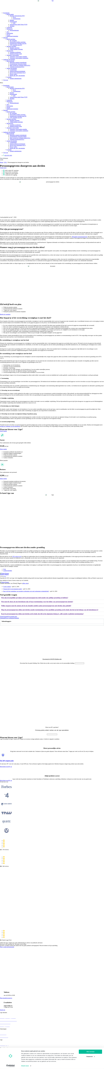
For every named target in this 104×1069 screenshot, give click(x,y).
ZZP (14, 23)
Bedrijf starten (10, 14)
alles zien (25, 583)
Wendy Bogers (4, 574)
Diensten (5, 37)
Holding (12, 20)
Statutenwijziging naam (16, 53)
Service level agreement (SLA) (18, 72)
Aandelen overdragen (15, 52)
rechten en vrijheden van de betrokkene (10, 426)
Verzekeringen (16, 18)
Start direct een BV (52, 734)
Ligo (5, 576)
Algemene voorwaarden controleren (19, 58)
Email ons (2, 1010)
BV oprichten (13, 40)
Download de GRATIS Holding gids (52, 659)
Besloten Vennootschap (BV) (17, 15)
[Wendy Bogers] (4, 573)
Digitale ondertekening (15, 78)
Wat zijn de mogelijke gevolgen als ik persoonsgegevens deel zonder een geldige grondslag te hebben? (34, 598)
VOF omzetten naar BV (16, 45)
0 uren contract (7, 586)
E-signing (8, 77)
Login (1, 159)
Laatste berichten (7, 570)
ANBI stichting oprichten (16, 49)
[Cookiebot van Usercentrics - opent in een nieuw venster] (10, 1066)
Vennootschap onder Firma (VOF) (18, 24)
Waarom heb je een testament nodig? (12, 589)
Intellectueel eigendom (12, 36)
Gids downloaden (79, 663)
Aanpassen (89, 1056)
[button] (52, 82)
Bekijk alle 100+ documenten (17, 75)
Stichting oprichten (11, 46)
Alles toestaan (90, 1051)
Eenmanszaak (13, 21)
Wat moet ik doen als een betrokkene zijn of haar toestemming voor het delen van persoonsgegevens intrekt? (37, 602)
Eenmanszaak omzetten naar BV (18, 43)
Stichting (12, 26)
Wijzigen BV (9, 50)
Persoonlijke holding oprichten (17, 42)
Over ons (5, 80)
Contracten (9, 27)
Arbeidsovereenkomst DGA (17, 67)
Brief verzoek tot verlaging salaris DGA (20, 65)
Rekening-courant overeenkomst (18, 62)
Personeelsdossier (14, 30)
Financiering (9, 33)
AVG (7, 32)
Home (1, 162)
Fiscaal (8, 34)
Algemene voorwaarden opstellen (18, 56)
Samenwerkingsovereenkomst (17, 71)
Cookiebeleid (13, 69)
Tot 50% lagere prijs (7, 761)
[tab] (52, 598)
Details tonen (25, 1065)
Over (4, 569)
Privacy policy (13, 74)
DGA (14, 17)
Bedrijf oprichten (10, 39)
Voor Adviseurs (4, 158)
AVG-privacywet (16, 556)
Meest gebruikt (10, 61)
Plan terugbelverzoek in (6, 998)
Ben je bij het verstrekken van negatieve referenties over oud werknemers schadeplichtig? (26, 591)
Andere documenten (11, 68)
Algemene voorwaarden (12, 55)
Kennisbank (6, 13)
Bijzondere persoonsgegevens (79, 236)
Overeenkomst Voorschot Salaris (18, 64)
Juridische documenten (9, 59)
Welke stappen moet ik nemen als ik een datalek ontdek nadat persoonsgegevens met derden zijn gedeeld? (36, 606)
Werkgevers (9, 29)
